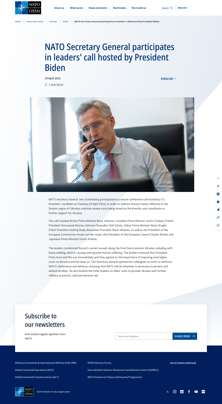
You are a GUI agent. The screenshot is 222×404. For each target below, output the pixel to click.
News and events (98, 7)
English (167, 79)
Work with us (139, 7)
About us (59, 7)
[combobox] (184, 8)
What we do (76, 7)
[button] (184, 8)
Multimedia (119, 7)
